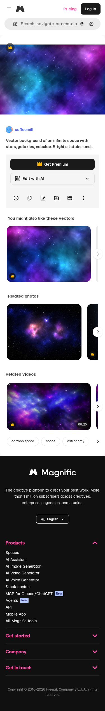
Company (16, 651)
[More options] (83, 198)
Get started (18, 636)
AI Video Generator (22, 573)
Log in (90, 8)
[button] (52, 519)
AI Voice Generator (22, 580)
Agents (16, 600)
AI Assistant (16, 559)
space (50, 441)
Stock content (18, 586)
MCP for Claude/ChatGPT (34, 593)
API (9, 607)
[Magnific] (52, 473)
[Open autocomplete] (12, 24)
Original (36, 48)
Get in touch (18, 667)
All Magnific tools (21, 620)
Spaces (12, 552)
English (52, 519)
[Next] (98, 254)
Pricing (70, 8)
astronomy (75, 441)
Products (15, 543)
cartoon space (22, 441)
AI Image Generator (23, 566)
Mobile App (16, 614)
